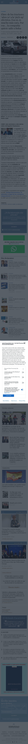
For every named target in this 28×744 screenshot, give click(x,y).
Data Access (14, 400)
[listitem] (14, 369)
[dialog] (14, 372)
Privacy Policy (22, 400)
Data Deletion (6, 400)
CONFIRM (8, 395)
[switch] (22, 372)
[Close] (25, 343)
